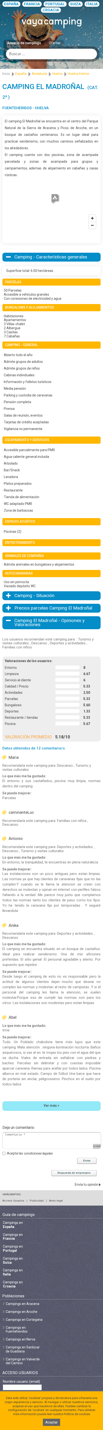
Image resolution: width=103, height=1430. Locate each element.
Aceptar (51, 1422)
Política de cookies (77, 1414)
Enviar (87, 1160)
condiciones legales (38, 1153)
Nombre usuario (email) (21, 1382)
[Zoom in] (92, 218)
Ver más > (51, 1105)
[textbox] (51, 54)
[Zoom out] (92, 225)
